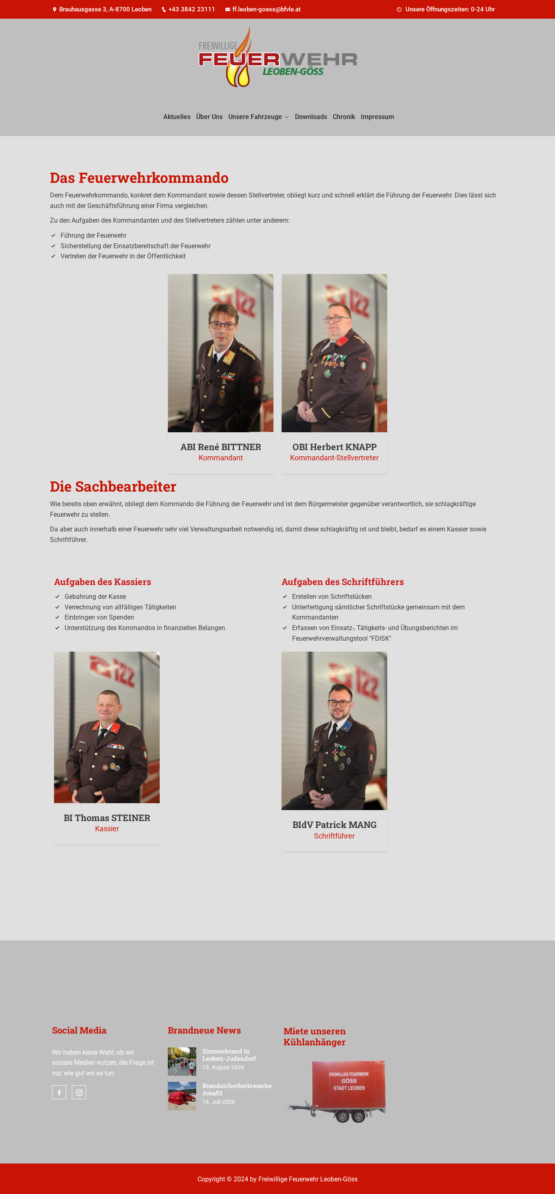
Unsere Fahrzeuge (255, 117)
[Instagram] (79, 1092)
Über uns (209, 117)
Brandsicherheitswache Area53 (237, 1089)
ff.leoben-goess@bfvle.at (266, 9)
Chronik (344, 117)
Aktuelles (177, 117)
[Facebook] (59, 1092)
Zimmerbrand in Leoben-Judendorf (229, 1054)
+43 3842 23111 (192, 9)
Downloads (311, 117)
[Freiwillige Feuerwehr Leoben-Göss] (277, 59)
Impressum (377, 117)
